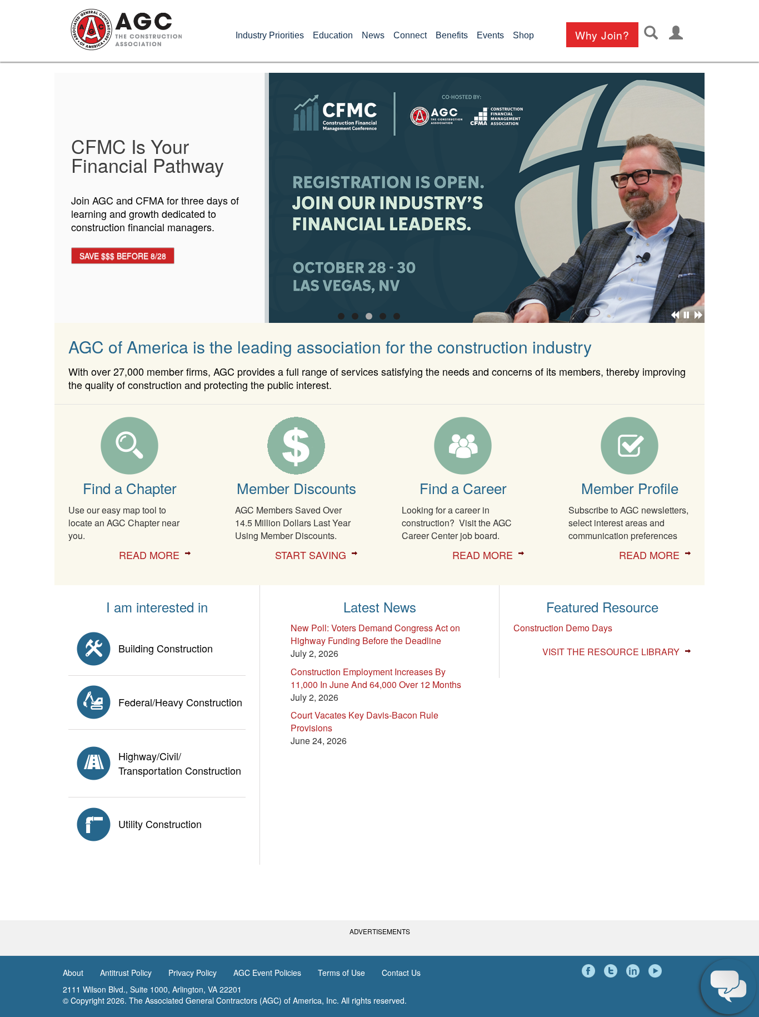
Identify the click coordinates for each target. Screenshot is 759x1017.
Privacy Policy (192, 972)
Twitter (612, 971)
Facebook (590, 971)
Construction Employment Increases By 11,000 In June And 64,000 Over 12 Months (376, 678)
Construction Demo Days (562, 627)
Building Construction (165, 648)
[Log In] (675, 32)
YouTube (656, 971)
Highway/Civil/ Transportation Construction (179, 763)
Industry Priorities (270, 35)
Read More (149, 554)
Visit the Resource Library (611, 652)
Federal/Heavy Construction (180, 702)
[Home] (126, 29)
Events (490, 35)
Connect (410, 35)
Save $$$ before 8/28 (122, 255)
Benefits (452, 35)
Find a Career (463, 487)
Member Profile (629, 487)
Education (333, 35)
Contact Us (401, 972)
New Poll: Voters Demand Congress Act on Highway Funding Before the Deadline (375, 634)
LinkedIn (634, 971)
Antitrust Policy (126, 972)
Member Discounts (296, 487)
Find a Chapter (130, 487)
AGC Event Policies (267, 972)
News (373, 35)
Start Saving (310, 554)
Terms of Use (341, 972)
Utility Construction (160, 823)
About (73, 972)
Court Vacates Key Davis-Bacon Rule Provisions (364, 721)
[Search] (650, 32)
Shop (523, 35)
